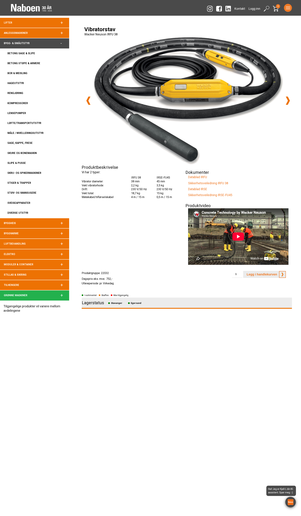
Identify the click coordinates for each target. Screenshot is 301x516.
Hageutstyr (15, 83)
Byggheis (10, 223)
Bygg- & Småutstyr (17, 43)
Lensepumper (16, 113)
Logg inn (254, 8)
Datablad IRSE (197, 189)
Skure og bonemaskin (22, 153)
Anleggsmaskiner (16, 33)
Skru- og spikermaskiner (24, 173)
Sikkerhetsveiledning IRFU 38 (208, 183)
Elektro (9, 254)
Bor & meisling (17, 73)
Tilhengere (11, 285)
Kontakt (239, 8)
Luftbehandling (15, 243)
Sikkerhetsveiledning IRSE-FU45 (210, 195)
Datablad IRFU (197, 177)
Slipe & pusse (16, 163)
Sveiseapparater (18, 203)
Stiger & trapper (19, 182)
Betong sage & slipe (21, 53)
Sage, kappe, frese (20, 143)
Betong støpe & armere (23, 63)
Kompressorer (17, 103)
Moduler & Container (18, 264)
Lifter (8, 22)
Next (288, 101)
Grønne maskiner (15, 295)
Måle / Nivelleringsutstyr (25, 133)
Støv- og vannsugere (21, 192)
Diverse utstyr (17, 212)
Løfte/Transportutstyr (24, 123)
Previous (88, 101)
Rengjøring (15, 93)
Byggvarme (11, 233)
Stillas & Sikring (15, 274)
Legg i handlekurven (262, 274)
